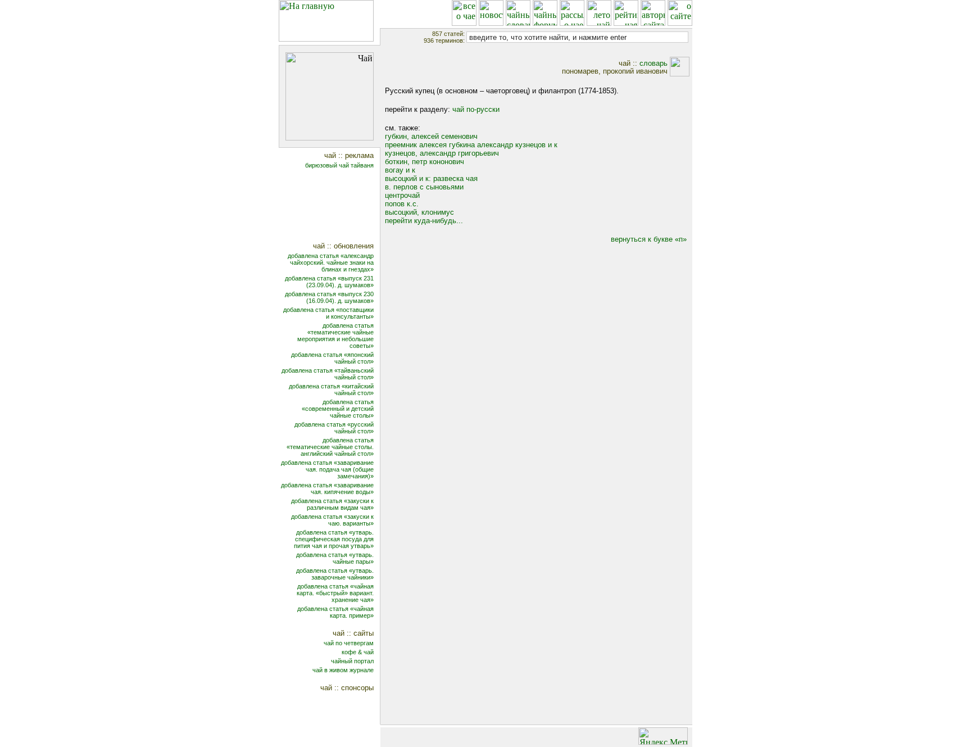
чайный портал (352, 661)
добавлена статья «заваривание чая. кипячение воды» (327, 488)
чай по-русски (476, 109)
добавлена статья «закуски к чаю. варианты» (332, 520)
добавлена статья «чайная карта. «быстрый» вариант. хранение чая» (335, 593)
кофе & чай (358, 652)
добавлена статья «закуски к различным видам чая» (332, 504)
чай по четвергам (349, 643)
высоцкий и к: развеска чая (431, 178)
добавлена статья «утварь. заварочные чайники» (335, 574)
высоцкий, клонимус (419, 212)
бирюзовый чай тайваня (339, 165)
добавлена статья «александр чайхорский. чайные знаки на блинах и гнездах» (331, 262)
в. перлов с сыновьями (424, 187)
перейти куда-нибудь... (424, 220)
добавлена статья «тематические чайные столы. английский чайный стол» (330, 447)
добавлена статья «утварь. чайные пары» (335, 558)
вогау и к (400, 170)
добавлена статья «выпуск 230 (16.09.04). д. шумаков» (329, 297)
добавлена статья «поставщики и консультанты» (328, 313)
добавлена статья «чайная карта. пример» (335, 612)
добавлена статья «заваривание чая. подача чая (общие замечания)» (327, 469)
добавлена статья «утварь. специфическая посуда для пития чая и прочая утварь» (334, 539)
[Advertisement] (337, 206)
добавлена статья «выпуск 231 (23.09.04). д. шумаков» (329, 281)
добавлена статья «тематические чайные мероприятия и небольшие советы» (335, 335)
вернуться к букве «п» (649, 239)
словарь (653, 63)
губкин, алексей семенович (431, 136)
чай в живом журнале (343, 670)
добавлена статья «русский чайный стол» (334, 427)
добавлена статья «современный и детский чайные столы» (338, 409)
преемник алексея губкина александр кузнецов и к (471, 145)
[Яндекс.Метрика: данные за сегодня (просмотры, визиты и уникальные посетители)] (663, 736)
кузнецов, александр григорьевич (442, 153)
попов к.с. (402, 204)
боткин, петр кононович (424, 161)
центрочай (402, 195)
